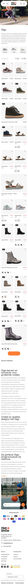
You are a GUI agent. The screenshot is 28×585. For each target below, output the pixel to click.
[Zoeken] (7, 3)
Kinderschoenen (5, 554)
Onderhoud (4, 558)
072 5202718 (7, 546)
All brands (3, 561)
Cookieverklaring (19, 582)
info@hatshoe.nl (8, 543)
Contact (15, 556)
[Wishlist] (21, 3)
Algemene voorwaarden (7, 582)
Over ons (15, 554)
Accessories (4, 556)
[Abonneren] (23, 505)
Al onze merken (17, 558)
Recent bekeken (7, 360)
